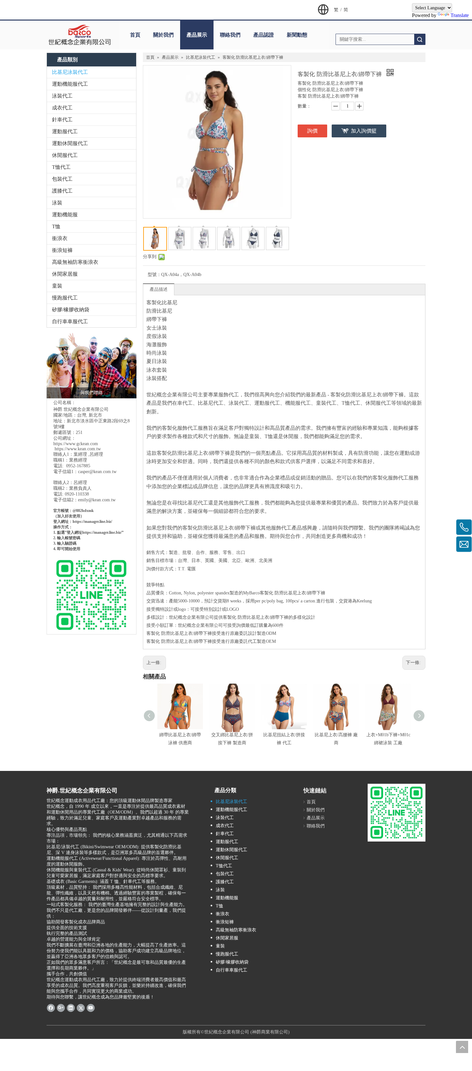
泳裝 (57, 202)
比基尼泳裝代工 (70, 72)
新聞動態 (297, 35)
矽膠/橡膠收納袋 (70, 309)
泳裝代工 (62, 96)
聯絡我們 (230, 35)
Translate (459, 15)
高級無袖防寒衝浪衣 (75, 262)
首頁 (135, 35)
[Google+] (61, 1008)
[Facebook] (51, 1008)
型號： (154, 274)
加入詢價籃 (364, 131)
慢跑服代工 (65, 297)
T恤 (56, 226)
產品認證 (263, 35)
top (462, 1047)
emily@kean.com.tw (97, 499)
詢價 (312, 131)
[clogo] (79, 35)
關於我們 (163, 35)
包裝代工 (62, 179)
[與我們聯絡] (91, 364)
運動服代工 (65, 131)
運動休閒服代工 (70, 143)
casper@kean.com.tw (97, 471)
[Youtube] (91, 1008)
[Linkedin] (71, 1008)
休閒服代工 (65, 155)
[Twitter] (81, 1008)
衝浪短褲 (62, 250)
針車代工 (62, 119)
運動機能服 (65, 214)
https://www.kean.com (75, 448)
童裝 (57, 286)
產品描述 (159, 289)
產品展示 (197, 35)
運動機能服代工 (70, 84)
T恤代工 (61, 167)
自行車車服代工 (70, 321)
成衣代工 (62, 107)
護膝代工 (62, 191)
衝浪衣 (59, 238)
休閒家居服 (65, 274)
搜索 (419, 39)
